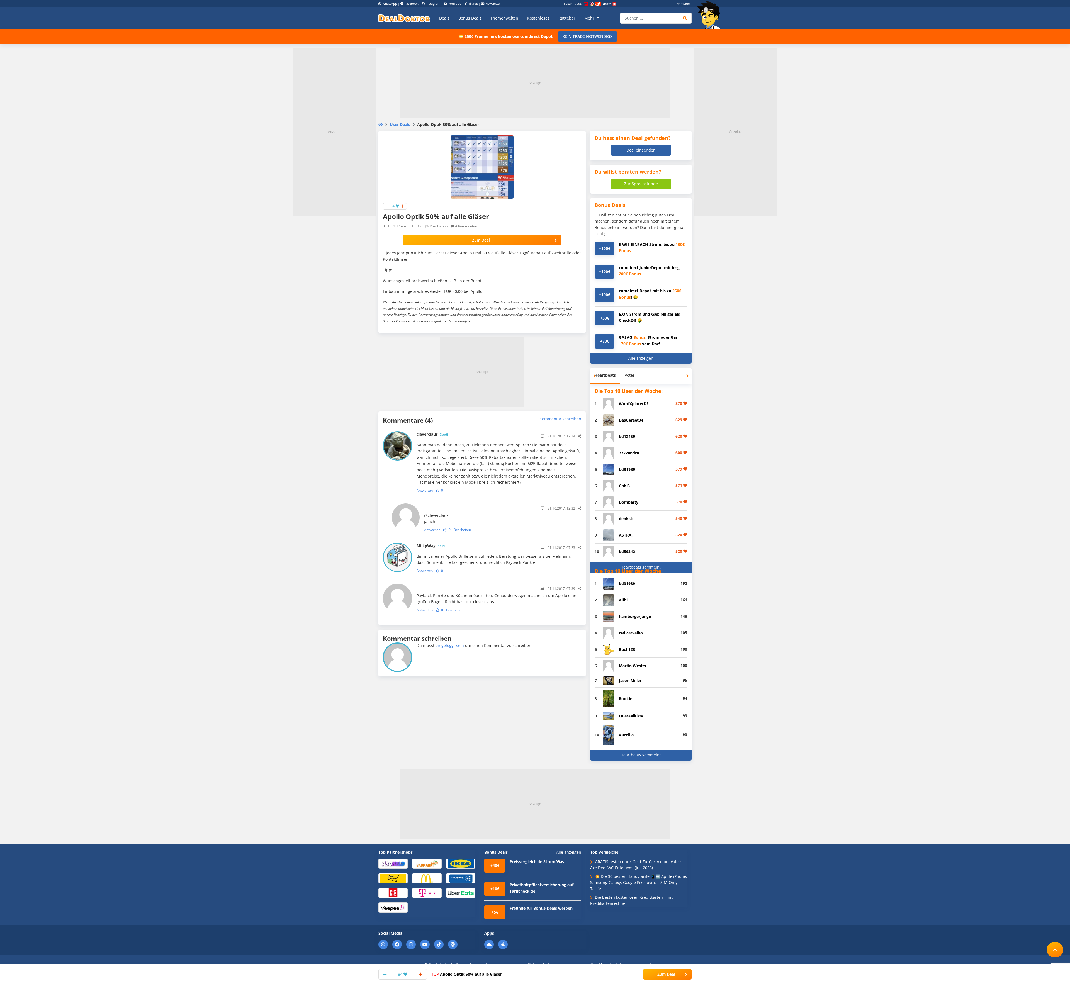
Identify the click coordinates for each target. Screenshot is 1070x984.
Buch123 (627, 649)
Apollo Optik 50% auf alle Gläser (466, 974)
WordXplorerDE (634, 403)
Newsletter (493, 3)
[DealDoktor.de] (404, 18)
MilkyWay (431, 545)
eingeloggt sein (450, 645)
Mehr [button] (589, 18)
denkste (626, 518)
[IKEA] (461, 863)
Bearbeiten (462, 529)
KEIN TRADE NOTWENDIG (586, 36)
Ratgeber (566, 18)
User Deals (400, 124)
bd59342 (627, 551)
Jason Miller (630, 680)
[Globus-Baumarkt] (427, 863)
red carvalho (631, 632)
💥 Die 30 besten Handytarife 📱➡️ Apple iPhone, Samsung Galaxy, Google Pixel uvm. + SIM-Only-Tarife (638, 883)
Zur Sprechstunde (641, 183)
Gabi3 (624, 485)
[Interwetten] (393, 878)
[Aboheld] (393, 863)
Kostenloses (538, 18)
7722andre (629, 453)
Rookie (625, 698)
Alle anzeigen (640, 358)
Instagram (433, 3)
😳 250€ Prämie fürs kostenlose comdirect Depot (506, 36)
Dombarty (628, 502)
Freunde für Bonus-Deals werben (541, 908)
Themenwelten (504, 18)
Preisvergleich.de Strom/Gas (537, 861)
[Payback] (461, 878)
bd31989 (627, 469)
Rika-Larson (439, 226)
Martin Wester (632, 665)
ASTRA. (626, 535)
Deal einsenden (641, 150)
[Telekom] (427, 892)
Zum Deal (481, 240)
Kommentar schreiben (560, 419)
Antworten (425, 490)
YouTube (454, 3)
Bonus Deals (469, 18)
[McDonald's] (427, 878)
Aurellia (626, 734)
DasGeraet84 (631, 420)
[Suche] (685, 18)
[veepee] (393, 907)
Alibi (623, 600)
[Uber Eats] (461, 892)
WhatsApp (389, 3)
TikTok (473, 3)
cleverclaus (432, 434)
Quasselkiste (631, 715)
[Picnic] (393, 892)
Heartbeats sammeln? (641, 567)
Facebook (412, 3)
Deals (444, 18)
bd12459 (627, 436)
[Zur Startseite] (710, 15)
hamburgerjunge (635, 616)
